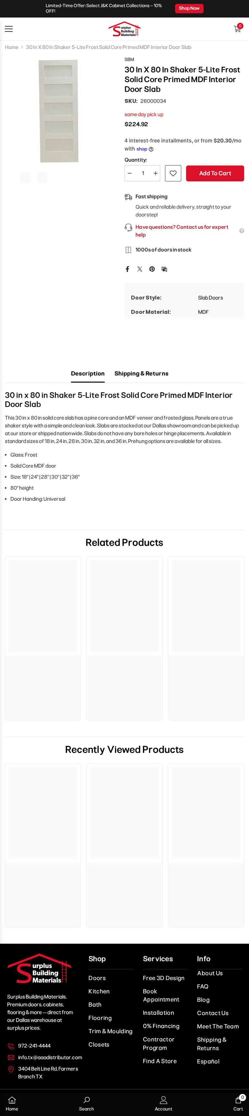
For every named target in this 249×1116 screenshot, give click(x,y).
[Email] (164, 268)
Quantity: (135, 160)
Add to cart (215, 173)
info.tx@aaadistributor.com (50, 1057)
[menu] (9, 29)
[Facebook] (127, 268)
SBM (129, 59)
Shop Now (189, 8)
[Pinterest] (152, 268)
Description (88, 373)
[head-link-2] (124, 28)
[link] (43, 661)
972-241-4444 (34, 1046)
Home (11, 47)
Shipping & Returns (141, 373)
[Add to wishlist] (173, 173)
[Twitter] (140, 268)
